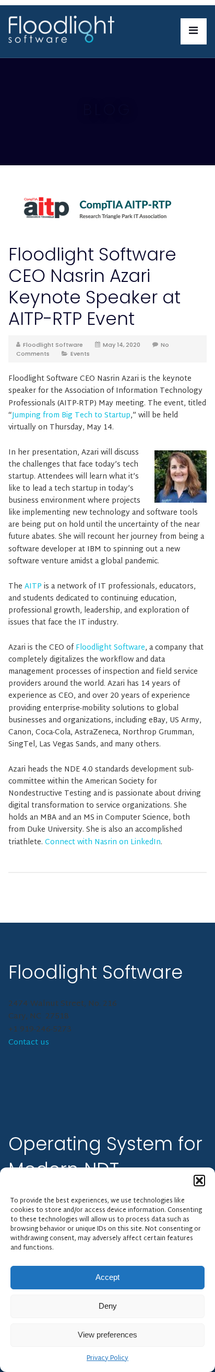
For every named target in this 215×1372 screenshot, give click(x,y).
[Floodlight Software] (61, 30)
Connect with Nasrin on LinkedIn (103, 842)
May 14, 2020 (121, 345)
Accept (107, 1277)
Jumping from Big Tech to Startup (71, 415)
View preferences (107, 1334)
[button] (199, 1180)
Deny (108, 1305)
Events (80, 353)
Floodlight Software (53, 345)
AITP (33, 586)
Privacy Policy (107, 1358)
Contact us (28, 1043)
